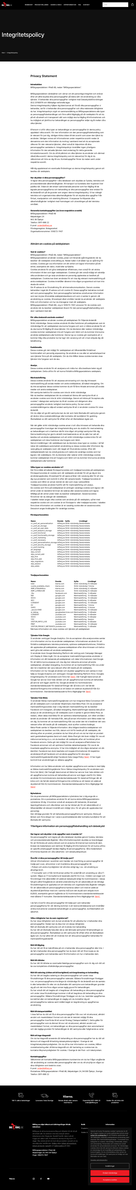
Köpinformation (70, 5)
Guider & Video (56, 5)
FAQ (79, 5)
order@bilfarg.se (44, 225)
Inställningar (110, 1166)
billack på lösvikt (38, 1146)
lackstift (48, 1146)
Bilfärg (54, 1143)
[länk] (72, 677)
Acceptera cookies (110, 1180)
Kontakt (86, 5)
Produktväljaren (41, 5)
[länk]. (97, 896)
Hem (3, 53)
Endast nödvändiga (110, 1173)
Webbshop (29, 5)
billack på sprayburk (69, 1143)
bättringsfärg (59, 1146)
